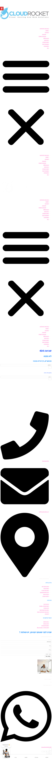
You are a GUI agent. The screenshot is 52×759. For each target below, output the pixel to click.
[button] (26, 101)
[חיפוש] (49, 367)
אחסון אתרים (46, 46)
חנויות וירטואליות (45, 42)
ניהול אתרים (46, 40)
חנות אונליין (36, 757)
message (49, 652)
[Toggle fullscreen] (45, 751)
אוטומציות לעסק (45, 44)
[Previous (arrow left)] (50, 753)
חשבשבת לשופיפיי (42, 36)
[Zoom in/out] (43, 751)
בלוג (48, 48)
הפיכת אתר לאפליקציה (44, 28)
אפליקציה (46, 757)
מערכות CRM (46, 38)
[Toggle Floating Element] (50, 749)
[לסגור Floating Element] (50, 658)
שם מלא (49, 639)
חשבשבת (47, 32)
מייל (50, 648)
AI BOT (47, 30)
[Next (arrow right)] (48, 753)
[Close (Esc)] (50, 751)
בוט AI (16, 757)
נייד (50, 643)
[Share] (48, 751)
